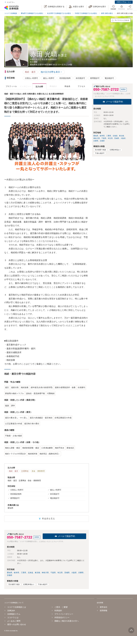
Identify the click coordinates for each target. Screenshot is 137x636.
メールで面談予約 (66, 536)
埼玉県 (60, 573)
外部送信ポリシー (61, 617)
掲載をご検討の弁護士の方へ (66, 621)
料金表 (67, 86)
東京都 (37, 573)
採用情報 (103, 610)
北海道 (30, 573)
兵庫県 (80, 573)
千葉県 (53, 573)
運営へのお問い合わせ (16, 624)
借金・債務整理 (38, 471)
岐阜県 (16, 573)
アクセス (81, 86)
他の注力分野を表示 (50, 72)
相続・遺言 (30, 72)
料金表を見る (46, 518)
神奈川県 (45, 573)
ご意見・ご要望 (61, 607)
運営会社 (103, 607)
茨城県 (67, 573)
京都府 (9, 575)
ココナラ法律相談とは (16, 607)
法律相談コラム (13, 614)
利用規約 (58, 610)
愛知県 (9, 573)
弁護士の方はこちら (124, 2)
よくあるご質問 (13, 621)
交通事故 (25, 471)
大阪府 (74, 573)
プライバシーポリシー (63, 614)
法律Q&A (11, 610)
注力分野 (39, 86)
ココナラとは (12, 617)
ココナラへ (11, 2)
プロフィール (11, 86)
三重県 (23, 573)
